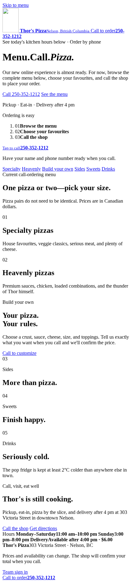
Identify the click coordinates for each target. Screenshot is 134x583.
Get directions (43, 528)
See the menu (54, 94)
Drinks (108, 169)
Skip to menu (15, 5)
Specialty (11, 169)
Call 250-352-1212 (21, 94)
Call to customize (19, 353)
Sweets (93, 169)
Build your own (57, 169)
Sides (79, 169)
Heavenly (31, 169)
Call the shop (15, 528)
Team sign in (15, 572)
